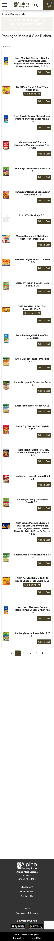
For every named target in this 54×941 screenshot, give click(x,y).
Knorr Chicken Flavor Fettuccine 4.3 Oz (32, 360)
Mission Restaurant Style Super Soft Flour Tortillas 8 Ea (32, 237)
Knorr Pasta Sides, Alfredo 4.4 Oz (32, 405)
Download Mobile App (27, 913)
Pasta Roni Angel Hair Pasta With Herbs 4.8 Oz (32, 336)
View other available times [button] (27, 28)
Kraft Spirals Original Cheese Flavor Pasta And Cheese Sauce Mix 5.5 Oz (32, 119)
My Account (27, 887)
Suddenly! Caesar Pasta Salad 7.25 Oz (32, 634)
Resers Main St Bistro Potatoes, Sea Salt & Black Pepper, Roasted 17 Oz (32, 452)
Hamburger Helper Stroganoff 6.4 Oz (32, 477)
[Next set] (43, 653)
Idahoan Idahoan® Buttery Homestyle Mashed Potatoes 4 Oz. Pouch (32, 145)
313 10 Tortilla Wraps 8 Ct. (32, 215)
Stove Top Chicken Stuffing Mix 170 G (32, 427)
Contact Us (27, 896)
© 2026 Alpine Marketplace (27, 935)
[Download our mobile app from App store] (18, 926)
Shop (4, 14)
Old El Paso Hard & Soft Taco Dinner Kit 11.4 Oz (32, 307)
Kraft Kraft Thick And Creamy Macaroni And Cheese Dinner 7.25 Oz (32, 610)
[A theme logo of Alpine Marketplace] (21, 5)
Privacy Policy (19, 938)
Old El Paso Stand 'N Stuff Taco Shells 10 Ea (32, 88)
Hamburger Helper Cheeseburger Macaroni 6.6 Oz (32, 193)
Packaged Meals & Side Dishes (27, 14)
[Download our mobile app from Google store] (36, 926)
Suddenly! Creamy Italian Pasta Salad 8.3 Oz (32, 501)
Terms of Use (35, 938)
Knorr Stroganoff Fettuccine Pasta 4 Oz (32, 383)
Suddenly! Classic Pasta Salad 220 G (32, 170)
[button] (44, 72)
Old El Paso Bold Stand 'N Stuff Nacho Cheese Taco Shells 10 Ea (32, 579)
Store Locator (27, 891)
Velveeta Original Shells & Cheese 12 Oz (32, 261)
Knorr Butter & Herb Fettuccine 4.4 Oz (32, 556)
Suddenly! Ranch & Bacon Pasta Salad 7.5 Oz (32, 284)
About (27, 908)
